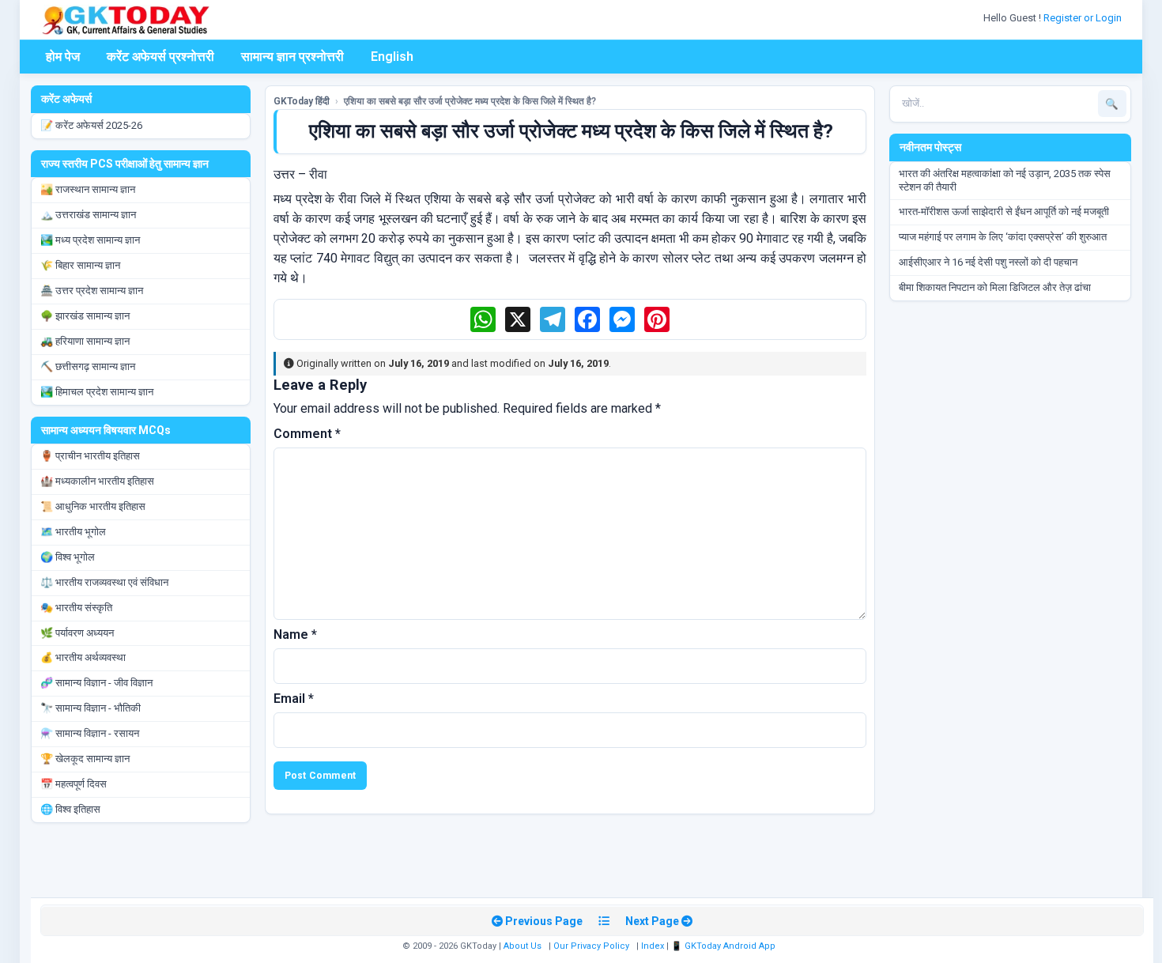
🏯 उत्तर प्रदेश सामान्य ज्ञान (91, 290)
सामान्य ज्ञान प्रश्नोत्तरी (292, 56)
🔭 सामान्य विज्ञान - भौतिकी (90, 708)
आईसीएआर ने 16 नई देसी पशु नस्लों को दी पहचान (988, 262)
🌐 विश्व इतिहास (70, 809)
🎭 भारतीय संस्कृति (76, 608)
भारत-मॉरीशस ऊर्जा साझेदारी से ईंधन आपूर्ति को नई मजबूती (1004, 211)
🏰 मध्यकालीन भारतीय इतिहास (97, 481)
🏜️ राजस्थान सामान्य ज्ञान (87, 189)
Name (295, 634)
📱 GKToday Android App (724, 946)
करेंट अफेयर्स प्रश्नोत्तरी (160, 56)
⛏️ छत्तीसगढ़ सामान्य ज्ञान (87, 366)
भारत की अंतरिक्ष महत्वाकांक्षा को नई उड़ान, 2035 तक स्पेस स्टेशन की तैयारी (1005, 180)
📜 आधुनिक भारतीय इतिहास (92, 506)
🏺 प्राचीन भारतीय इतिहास (90, 456)
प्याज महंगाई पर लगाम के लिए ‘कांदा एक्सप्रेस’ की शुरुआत (1003, 237)
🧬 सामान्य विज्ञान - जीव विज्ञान (96, 683)
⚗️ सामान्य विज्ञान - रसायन (89, 733)
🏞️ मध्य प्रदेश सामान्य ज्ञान (90, 240)
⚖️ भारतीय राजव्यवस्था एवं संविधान (104, 582)
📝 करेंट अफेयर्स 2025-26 (91, 125)
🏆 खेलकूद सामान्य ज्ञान (85, 759)
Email (294, 698)
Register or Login (1083, 18)
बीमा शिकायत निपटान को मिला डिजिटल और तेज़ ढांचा (995, 287)
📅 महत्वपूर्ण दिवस (73, 784)
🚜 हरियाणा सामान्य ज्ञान (85, 341)
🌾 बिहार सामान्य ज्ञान (80, 265)
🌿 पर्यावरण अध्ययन (77, 633)
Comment (307, 433)
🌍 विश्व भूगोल (67, 557)
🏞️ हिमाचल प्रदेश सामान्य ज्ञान (96, 392)
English (392, 56)
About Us (522, 946)
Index (652, 946)
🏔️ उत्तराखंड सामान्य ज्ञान (88, 215)
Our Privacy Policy (591, 946)
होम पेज (63, 56)
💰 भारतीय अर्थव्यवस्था (83, 657)
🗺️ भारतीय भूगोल (73, 532)
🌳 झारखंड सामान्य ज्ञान (85, 316)
